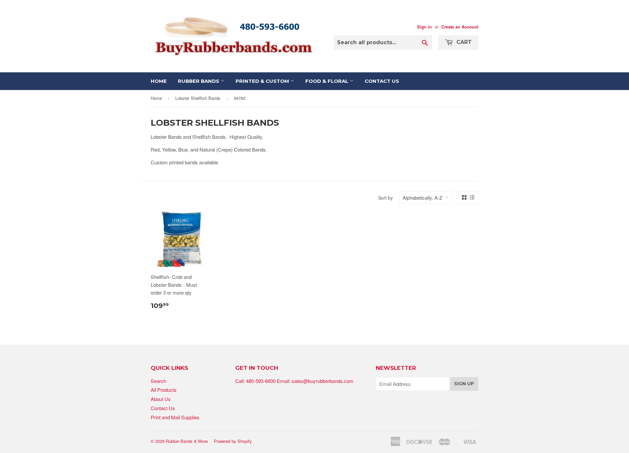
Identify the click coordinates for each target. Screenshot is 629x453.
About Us (161, 398)
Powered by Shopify (233, 441)
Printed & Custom (263, 81)
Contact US (382, 81)
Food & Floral (327, 81)
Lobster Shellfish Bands (197, 98)
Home (159, 81)
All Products (164, 389)
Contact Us (163, 408)
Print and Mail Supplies (175, 417)
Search (158, 380)
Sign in (424, 27)
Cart (463, 42)
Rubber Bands (199, 81)
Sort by (385, 197)
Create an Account (459, 27)
